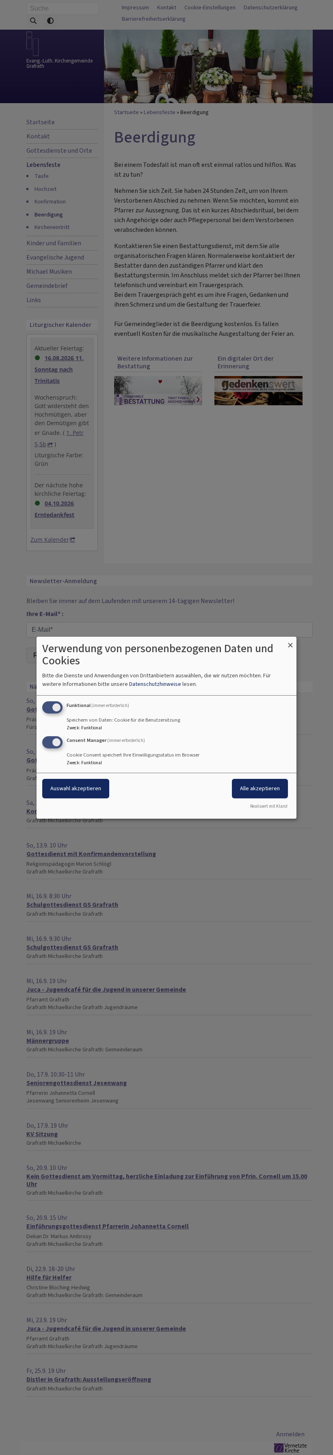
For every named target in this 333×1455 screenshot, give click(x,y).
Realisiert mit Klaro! (269, 806)
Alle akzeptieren (260, 788)
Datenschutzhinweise (155, 684)
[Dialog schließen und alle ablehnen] (290, 641)
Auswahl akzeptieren (75, 788)
